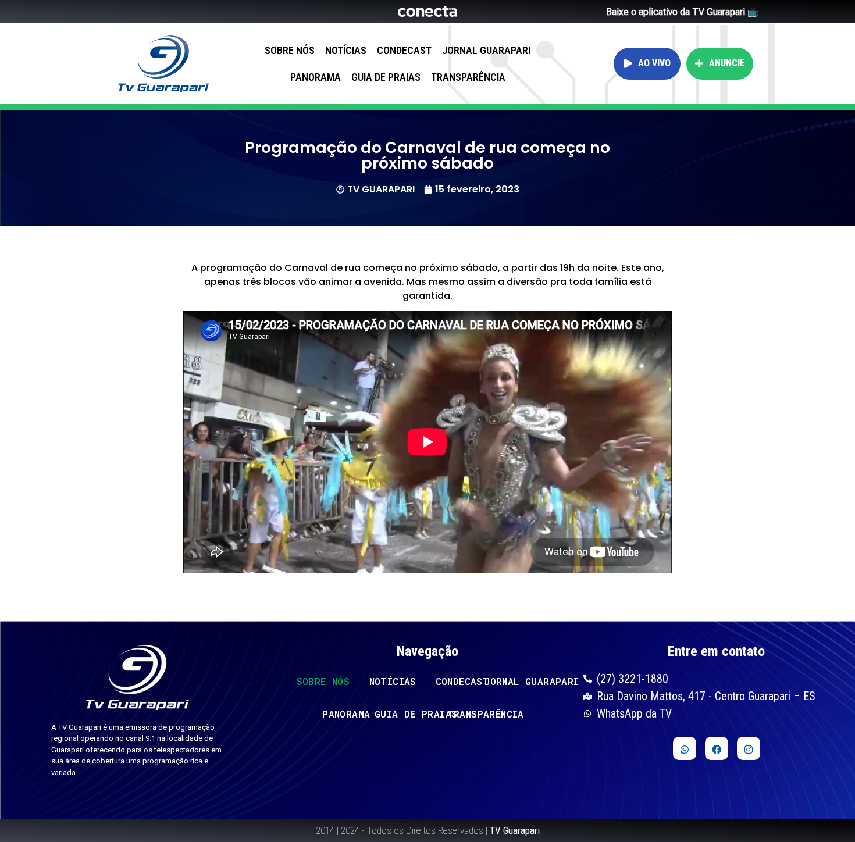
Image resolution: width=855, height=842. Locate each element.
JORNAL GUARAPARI (486, 50)
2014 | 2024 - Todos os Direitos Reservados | (428, 830)
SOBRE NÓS (290, 50)
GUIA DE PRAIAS (386, 77)
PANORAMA (315, 77)
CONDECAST (404, 50)
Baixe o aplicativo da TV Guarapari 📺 (682, 11)
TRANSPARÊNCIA (468, 77)
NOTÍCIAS (345, 50)
